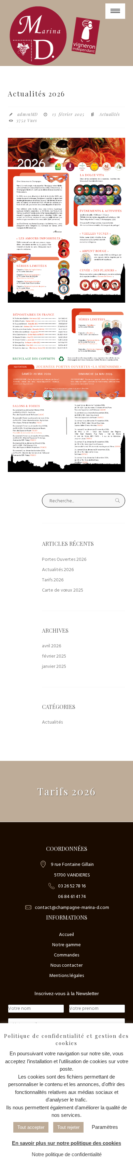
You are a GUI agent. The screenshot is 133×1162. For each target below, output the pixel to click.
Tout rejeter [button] (68, 1127)
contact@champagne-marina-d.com (72, 908)
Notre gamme (66, 945)
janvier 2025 (54, 667)
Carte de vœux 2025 (62, 590)
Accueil (66, 935)
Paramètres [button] (105, 1127)
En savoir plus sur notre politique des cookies (66, 1143)
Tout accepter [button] (30, 1127)
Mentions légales (66, 976)
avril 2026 (51, 646)
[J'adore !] (55, 35)
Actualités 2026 (58, 570)
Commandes (66, 955)
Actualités (109, 114)
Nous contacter (66, 965)
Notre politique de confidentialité (67, 1154)
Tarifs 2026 (52, 580)
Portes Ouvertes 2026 (64, 560)
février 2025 (54, 656)
